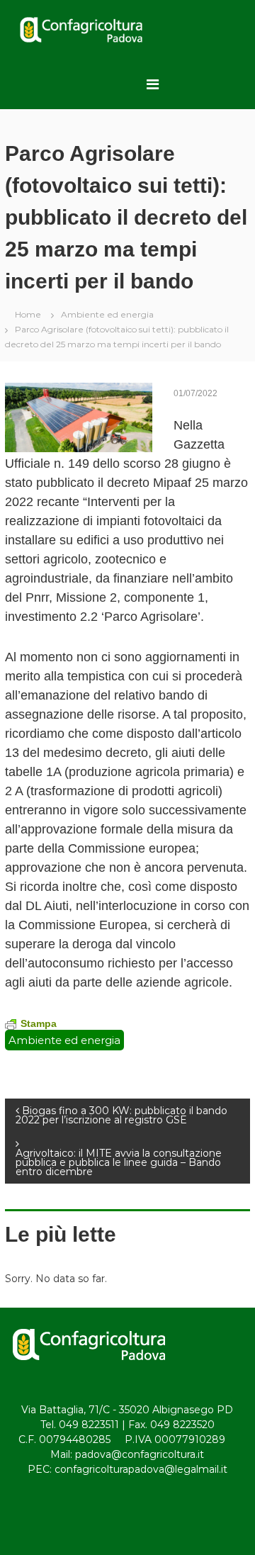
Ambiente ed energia (107, 314)
